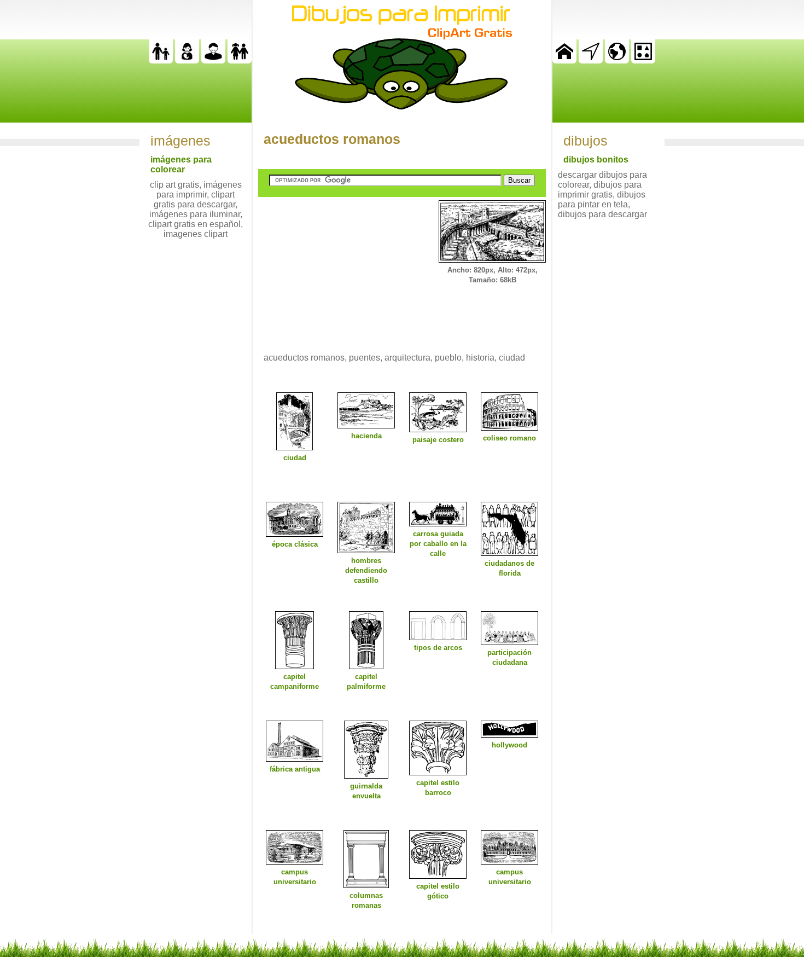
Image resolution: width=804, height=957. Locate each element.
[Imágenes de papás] (213, 60)
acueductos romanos (332, 139)
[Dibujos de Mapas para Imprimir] (617, 60)
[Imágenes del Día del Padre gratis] (161, 60)
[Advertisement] (340, 268)
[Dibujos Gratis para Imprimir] (564, 60)
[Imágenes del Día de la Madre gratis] (187, 60)
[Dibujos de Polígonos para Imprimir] (643, 60)
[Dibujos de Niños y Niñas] (240, 60)
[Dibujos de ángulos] (591, 60)
